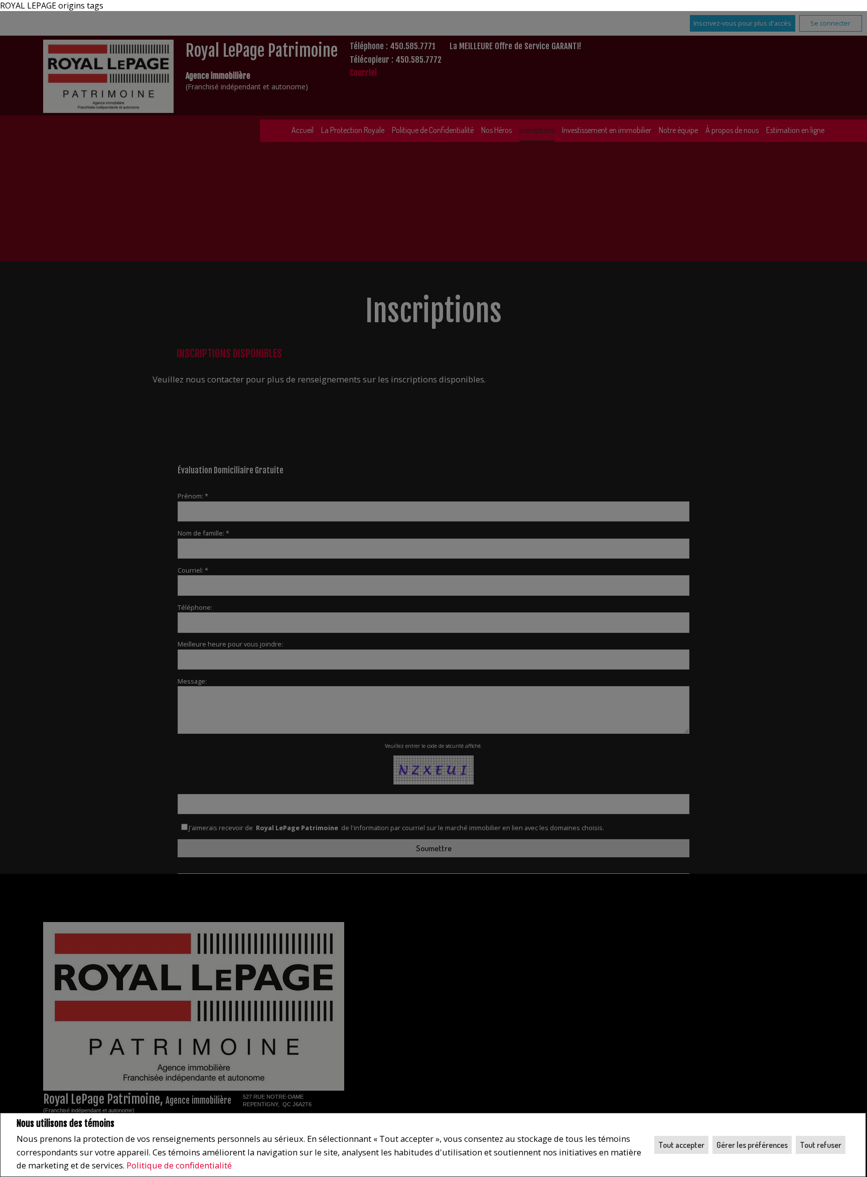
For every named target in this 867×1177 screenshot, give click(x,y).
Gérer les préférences (752, 1145)
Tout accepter (681, 1145)
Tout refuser (820, 1145)
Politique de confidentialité (179, 1165)
